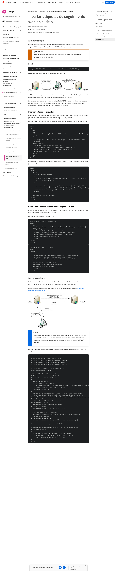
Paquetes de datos (9, 96)
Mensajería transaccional (10, 76)
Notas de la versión (8, 30)
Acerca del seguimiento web (12, 131)
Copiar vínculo (108, 19)
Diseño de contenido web (9, 55)
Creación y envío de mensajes (11, 37)
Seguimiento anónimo (11, 168)
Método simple (99, 26)
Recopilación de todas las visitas (11, 163)
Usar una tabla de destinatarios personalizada (11, 122)
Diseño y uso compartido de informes (10, 51)
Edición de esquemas (9, 107)
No (103, 15)
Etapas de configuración (11, 144)
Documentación (33, 11)
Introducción (6, 34)
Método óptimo (100, 39)
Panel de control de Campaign (11, 176)
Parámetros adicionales (11, 147)
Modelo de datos (8, 100)
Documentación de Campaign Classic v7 (61, 11)
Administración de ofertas (10, 72)
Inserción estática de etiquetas (104, 30)
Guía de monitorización (9, 89)
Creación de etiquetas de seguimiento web (11, 152)
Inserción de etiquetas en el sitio (13, 157)
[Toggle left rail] (21, 7)
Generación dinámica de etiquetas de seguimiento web (104, 35)
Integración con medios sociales (9, 80)
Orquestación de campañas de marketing (11, 42)
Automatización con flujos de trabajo (10, 68)
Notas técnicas (7, 172)
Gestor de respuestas (8, 47)
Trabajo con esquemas (10, 103)
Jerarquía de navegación (10, 118)
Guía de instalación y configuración (8, 84)
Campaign (43, 11)
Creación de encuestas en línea (11, 58)
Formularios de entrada (10, 111)
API (5, 114)
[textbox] (11, 16)
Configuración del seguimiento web (9, 126)
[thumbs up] (60, 567)
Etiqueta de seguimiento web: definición (13, 139)
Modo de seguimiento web (12, 134)
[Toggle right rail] (96, 7)
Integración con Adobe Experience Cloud (9, 62)
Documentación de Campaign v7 (12, 27)
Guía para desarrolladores (10, 92)
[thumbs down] (64, 567)
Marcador (100, 19)
